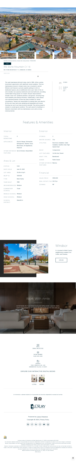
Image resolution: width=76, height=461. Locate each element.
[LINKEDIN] (36, 424)
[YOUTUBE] (44, 424)
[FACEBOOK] (32, 424)
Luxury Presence (42, 416)
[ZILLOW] (48, 424)
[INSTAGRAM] (40, 424)
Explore (61, 260)
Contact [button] (38, 317)
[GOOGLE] (27, 424)
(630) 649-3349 (38, 356)
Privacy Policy (44, 419)
